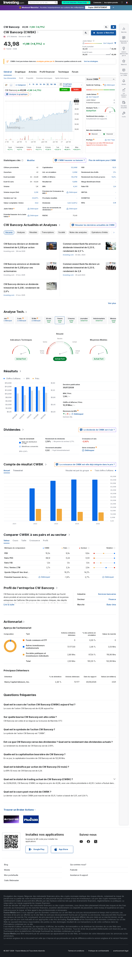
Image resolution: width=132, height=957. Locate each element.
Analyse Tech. (14, 312)
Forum (75, 72)
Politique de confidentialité (98, 951)
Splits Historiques (62, 78)
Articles (33, 72)
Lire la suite (9, 604)
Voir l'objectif (108, 43)
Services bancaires (107, 594)
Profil (21, 78)
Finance (112, 599)
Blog (6, 864)
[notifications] (122, 2)
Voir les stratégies (91, 61)
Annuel (7, 470)
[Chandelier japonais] (6, 85)
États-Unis (111, 604)
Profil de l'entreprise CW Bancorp (29, 588)
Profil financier (47, 72)
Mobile (7, 870)
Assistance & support (79, 875)
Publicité (73, 870)
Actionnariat (13, 622)
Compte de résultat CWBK (23, 464)
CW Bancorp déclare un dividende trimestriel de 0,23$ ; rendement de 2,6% (21, 288)
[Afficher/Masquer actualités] (60, 84)
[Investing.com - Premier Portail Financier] (14, 2)
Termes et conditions (76, 951)
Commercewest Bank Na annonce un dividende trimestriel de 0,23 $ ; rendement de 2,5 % (82, 247)
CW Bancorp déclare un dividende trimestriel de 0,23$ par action (21, 246)
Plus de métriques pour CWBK (102, 160)
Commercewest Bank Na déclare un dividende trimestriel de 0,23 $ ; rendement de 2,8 (81, 267)
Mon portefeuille (11, 875)
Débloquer (45, 577)
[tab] (7, 320)
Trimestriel (18, 470)
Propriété (29, 78)
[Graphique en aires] (11, 85)
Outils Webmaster (11, 880)
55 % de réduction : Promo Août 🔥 (76, 2)
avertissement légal (120, 951)
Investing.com (68, 255)
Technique (63, 72)
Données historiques (44, 78)
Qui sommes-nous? (78, 864)
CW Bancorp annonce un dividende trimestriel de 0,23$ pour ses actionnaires (22, 267)
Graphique (20, 72)
